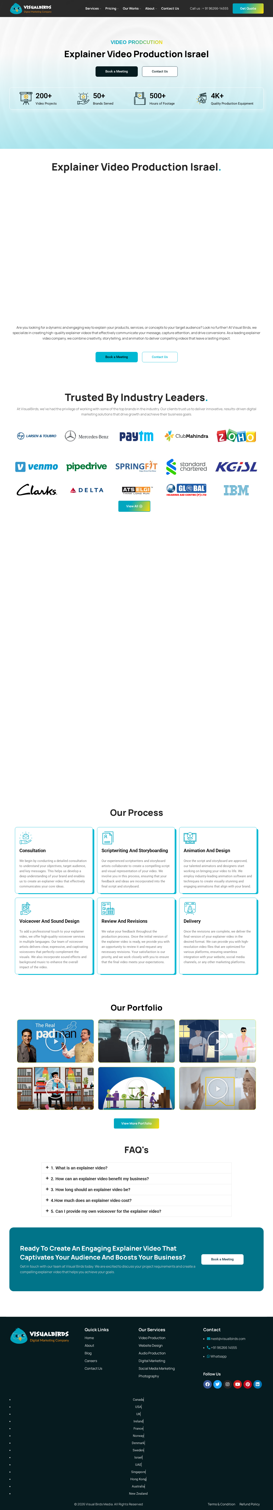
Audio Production (152, 1353)
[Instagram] (227, 1384)
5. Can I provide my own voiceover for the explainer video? (106, 1211)
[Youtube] (237, 1384)
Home (89, 1337)
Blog (88, 1353)
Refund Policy (250, 1504)
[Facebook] (207, 1384)
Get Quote (248, 8)
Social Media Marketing (157, 1368)
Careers (91, 1360)
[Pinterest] (247, 1384)
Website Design (151, 1345)
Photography (149, 1376)
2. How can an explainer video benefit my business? (100, 1178)
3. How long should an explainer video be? (90, 1189)
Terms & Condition (221, 1504)
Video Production (152, 1337)
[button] (55, 1041)
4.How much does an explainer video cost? (91, 1200)
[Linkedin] (257, 1384)
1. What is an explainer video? (79, 1167)
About (89, 1345)
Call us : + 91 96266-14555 (209, 8)
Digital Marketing (152, 1360)
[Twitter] (217, 1384)
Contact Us (93, 1368)
